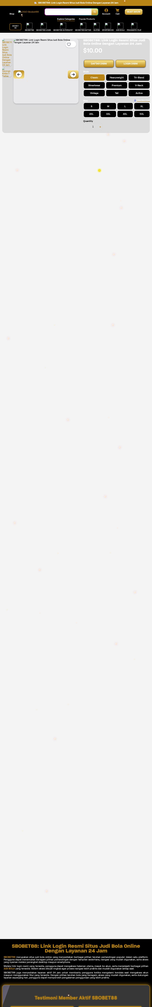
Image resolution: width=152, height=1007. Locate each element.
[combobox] (68, 12)
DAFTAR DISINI (99, 63)
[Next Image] (73, 74)
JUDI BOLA (9, 968)
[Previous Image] (19, 74)
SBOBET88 (9, 957)
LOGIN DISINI (131, 63)
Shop (12, 14)
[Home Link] (28, 12)
